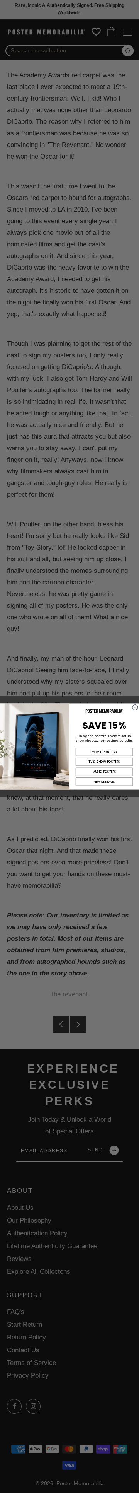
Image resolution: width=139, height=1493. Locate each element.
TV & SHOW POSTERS (104, 762)
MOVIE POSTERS (104, 752)
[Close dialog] (135, 707)
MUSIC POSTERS (104, 772)
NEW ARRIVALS (104, 781)
